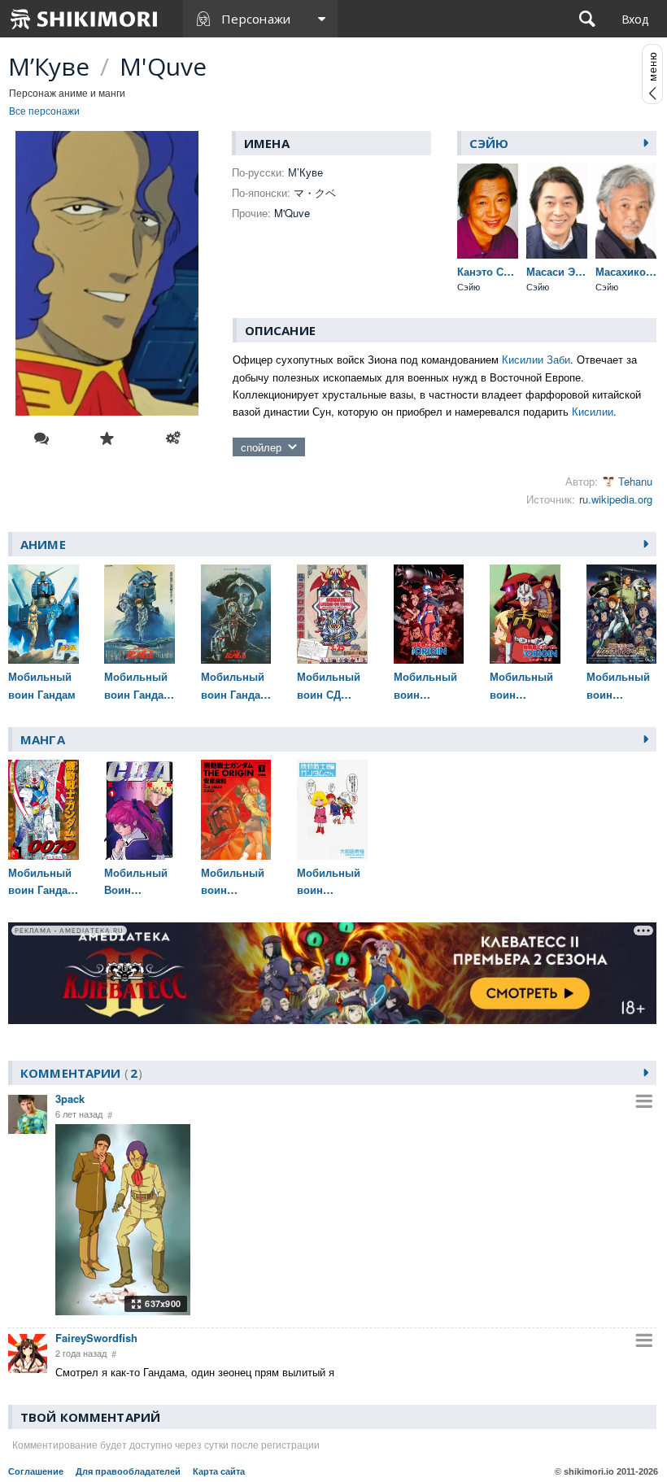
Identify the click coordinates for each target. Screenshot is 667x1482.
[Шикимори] (85, 18)
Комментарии (78, 1073)
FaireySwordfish (96, 1337)
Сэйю (489, 143)
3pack (70, 1098)
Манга (42, 739)
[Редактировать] (173, 438)
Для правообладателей (128, 1471)
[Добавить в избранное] (107, 438)
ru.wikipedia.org (615, 499)
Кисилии (592, 411)
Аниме (43, 544)
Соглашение (35, 1471)
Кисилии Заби (536, 359)
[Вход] (634, 18)
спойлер (261, 447)
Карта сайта (219, 1471)
